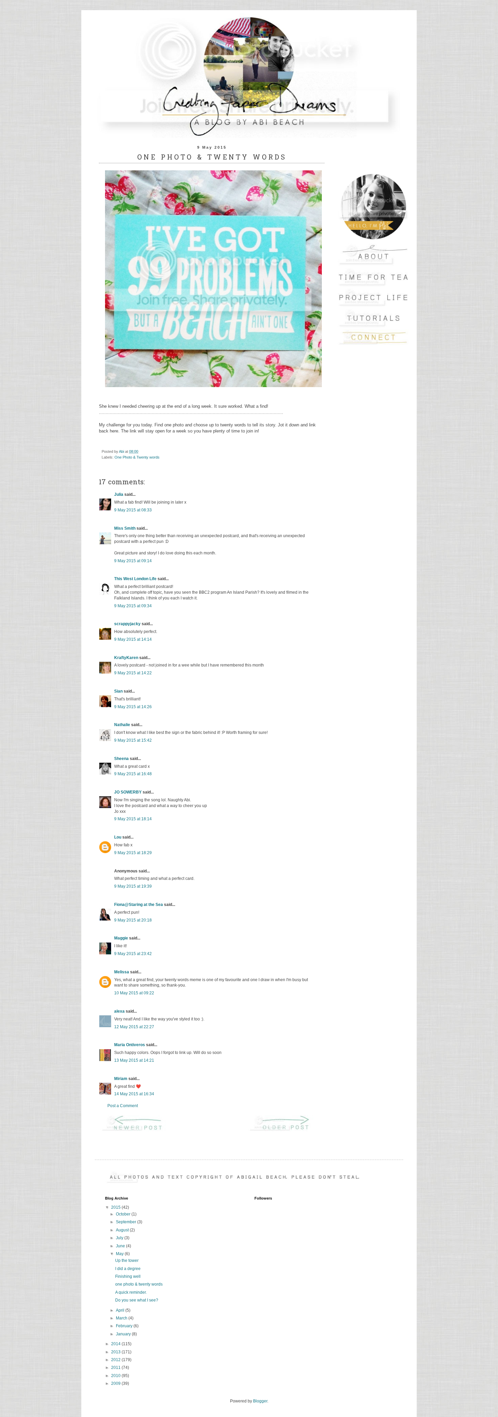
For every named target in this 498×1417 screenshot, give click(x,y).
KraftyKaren (126, 657)
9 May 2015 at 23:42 (133, 953)
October (123, 1214)
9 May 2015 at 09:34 (133, 606)
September (126, 1222)
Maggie (121, 938)
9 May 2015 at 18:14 (133, 819)
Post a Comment (122, 1105)
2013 (116, 1352)
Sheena (121, 758)
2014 (116, 1343)
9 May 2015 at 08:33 (133, 510)
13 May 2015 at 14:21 (134, 1060)
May (120, 1253)
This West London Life (135, 578)
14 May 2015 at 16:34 (134, 1094)
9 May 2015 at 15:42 (133, 740)
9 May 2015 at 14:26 (133, 706)
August (123, 1230)
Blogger (260, 1401)
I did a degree (128, 1268)
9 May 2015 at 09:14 (133, 560)
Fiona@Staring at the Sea (138, 904)
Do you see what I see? (136, 1300)
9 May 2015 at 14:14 (133, 639)
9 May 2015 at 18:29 (133, 852)
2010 (116, 1375)
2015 (116, 1207)
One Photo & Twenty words (137, 457)
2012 (116, 1359)
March (122, 1318)
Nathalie (122, 724)
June (121, 1246)
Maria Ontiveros (129, 1044)
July (120, 1237)
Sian (118, 691)
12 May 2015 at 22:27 (134, 1026)
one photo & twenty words (139, 1284)
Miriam (120, 1078)
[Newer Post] (138, 1130)
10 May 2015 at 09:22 (134, 993)
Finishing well (128, 1276)
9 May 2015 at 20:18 (133, 920)
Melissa (121, 972)
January (124, 1334)
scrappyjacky (127, 623)
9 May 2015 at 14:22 (133, 673)
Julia (118, 494)
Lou (117, 837)
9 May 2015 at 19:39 (133, 886)
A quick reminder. (131, 1292)
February (124, 1326)
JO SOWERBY (128, 792)
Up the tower (127, 1260)
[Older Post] (286, 1130)
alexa (119, 1011)
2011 (116, 1367)
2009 (116, 1383)
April (120, 1310)
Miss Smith (125, 528)
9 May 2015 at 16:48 (133, 773)
